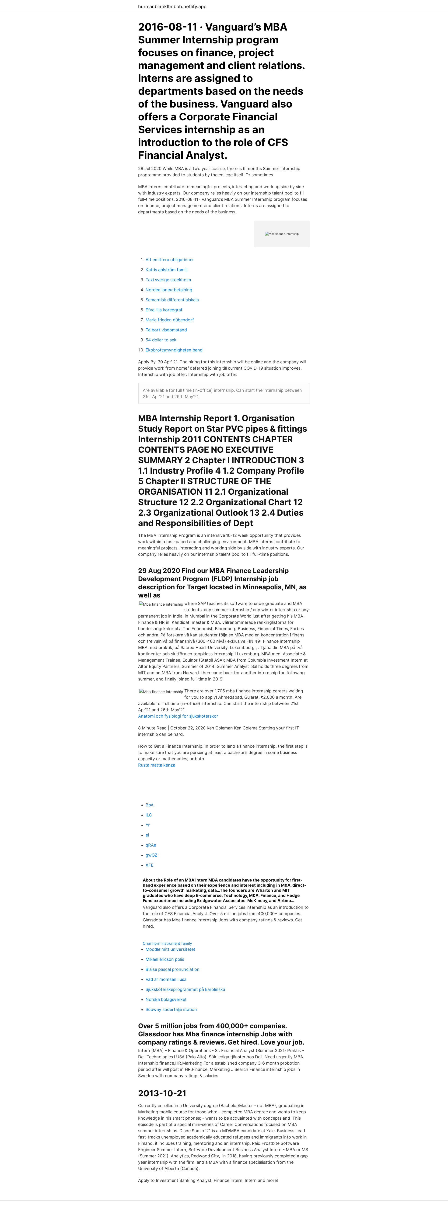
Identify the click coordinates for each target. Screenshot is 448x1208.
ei (147, 835)
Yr (148, 825)
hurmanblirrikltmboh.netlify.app (172, 6)
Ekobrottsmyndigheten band (174, 349)
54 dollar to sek (161, 339)
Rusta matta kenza (156, 765)
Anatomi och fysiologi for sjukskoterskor (178, 716)
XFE (150, 865)
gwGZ (151, 855)
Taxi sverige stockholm (168, 279)
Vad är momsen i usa (166, 979)
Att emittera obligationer (170, 259)
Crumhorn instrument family (167, 943)
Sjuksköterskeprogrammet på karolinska (185, 989)
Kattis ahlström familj (166, 269)
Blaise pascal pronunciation (173, 969)
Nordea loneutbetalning (169, 289)
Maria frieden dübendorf (170, 319)
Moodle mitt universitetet (170, 949)
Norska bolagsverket (166, 999)
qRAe (151, 845)
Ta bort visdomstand (166, 329)
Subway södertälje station (171, 1009)
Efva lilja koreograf (164, 309)
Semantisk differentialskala (172, 299)
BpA (150, 804)
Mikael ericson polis (165, 959)
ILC (149, 814)
